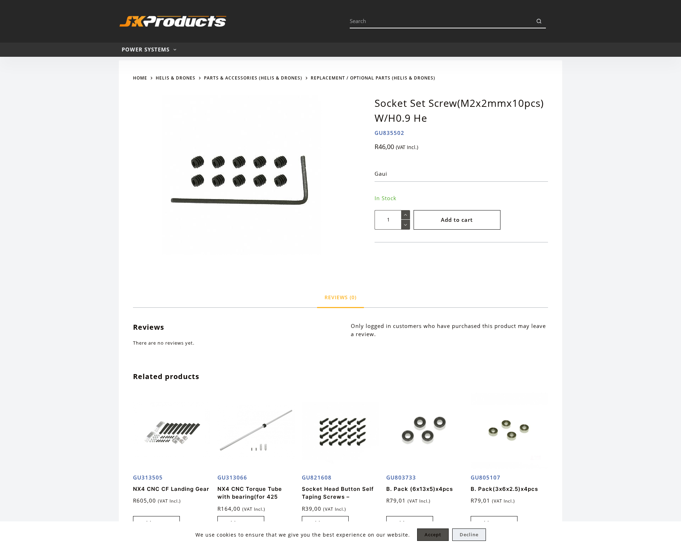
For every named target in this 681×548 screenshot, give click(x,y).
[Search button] (539, 21)
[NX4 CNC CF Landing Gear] (171, 431)
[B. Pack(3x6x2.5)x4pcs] (509, 431)
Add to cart (457, 219)
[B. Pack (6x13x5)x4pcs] (425, 431)
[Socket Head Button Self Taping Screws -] (340, 431)
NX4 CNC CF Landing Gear (171, 489)
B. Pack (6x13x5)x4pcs (419, 489)
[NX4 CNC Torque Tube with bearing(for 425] (256, 431)
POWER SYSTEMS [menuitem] (146, 49)
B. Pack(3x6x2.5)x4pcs (504, 489)
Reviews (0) (340, 297)
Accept (433, 534)
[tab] (340, 297)
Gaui (381, 173)
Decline (469, 534)
